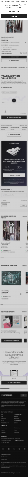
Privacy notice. (18, 7)
